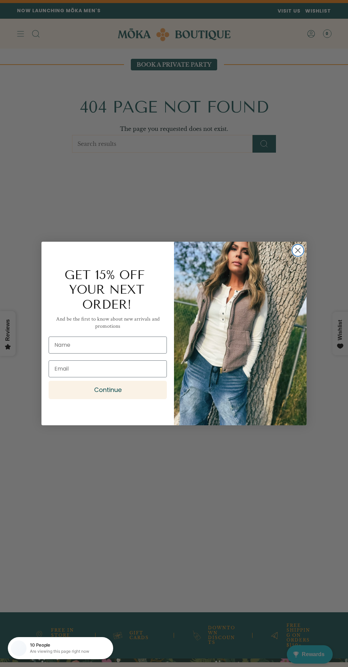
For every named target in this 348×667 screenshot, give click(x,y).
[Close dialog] (298, 250)
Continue (108, 390)
